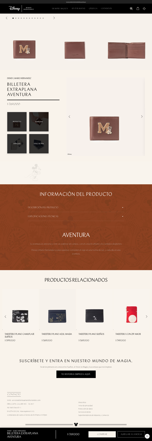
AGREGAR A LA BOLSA (131, 434)
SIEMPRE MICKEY (60, 9)
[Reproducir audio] (143, 8)
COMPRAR (102, 434)
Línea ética (82, 402)
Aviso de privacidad (85, 406)
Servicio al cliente (84, 412)
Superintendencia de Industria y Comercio (93, 415)
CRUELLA (93, 8)
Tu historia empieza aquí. (76, 374)
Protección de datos (85, 409)
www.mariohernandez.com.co (76, 1)
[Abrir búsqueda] (131, 8)
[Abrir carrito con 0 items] (138, 8)
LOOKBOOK (106, 8)
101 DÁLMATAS (78, 8)
